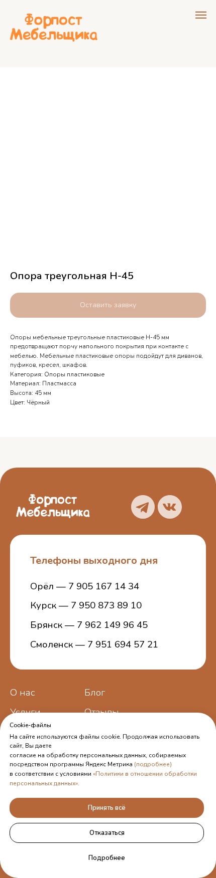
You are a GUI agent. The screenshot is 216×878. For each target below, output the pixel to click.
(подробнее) (153, 764)
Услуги (25, 712)
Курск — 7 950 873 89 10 (86, 605)
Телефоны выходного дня (94, 560)
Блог (94, 692)
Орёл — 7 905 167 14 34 (84, 586)
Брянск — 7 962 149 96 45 (89, 624)
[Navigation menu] (200, 15)
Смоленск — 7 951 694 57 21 (94, 644)
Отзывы (101, 712)
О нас (22, 692)
